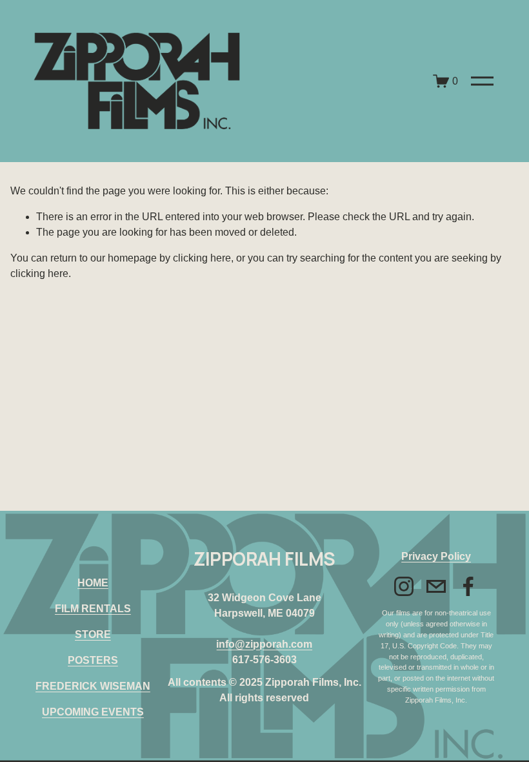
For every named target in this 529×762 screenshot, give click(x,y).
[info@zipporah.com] (436, 586)
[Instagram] (404, 586)
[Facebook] (468, 586)
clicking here (202, 257)
